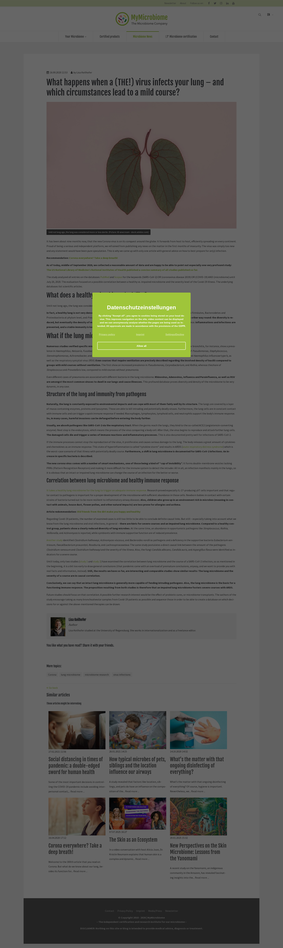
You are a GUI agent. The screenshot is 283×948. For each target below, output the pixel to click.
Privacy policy (107, 334)
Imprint (140, 334)
